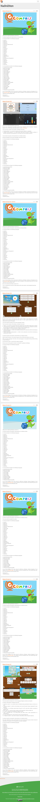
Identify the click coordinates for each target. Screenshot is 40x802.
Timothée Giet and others (23, 789)
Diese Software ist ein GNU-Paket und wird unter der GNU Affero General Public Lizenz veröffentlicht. (20, 792)
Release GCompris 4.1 (7, 579)
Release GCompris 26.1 (7, 11)
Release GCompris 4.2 (7, 491)
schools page (24, 127)
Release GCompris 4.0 (7, 664)
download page (6, 92)
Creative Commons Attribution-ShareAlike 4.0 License (25, 798)
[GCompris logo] (2, 1)
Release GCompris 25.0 (7, 293)
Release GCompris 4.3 (7, 405)
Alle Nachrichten (2, 778)
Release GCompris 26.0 (7, 101)
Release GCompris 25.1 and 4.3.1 (9, 201)
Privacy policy (20, 796)
